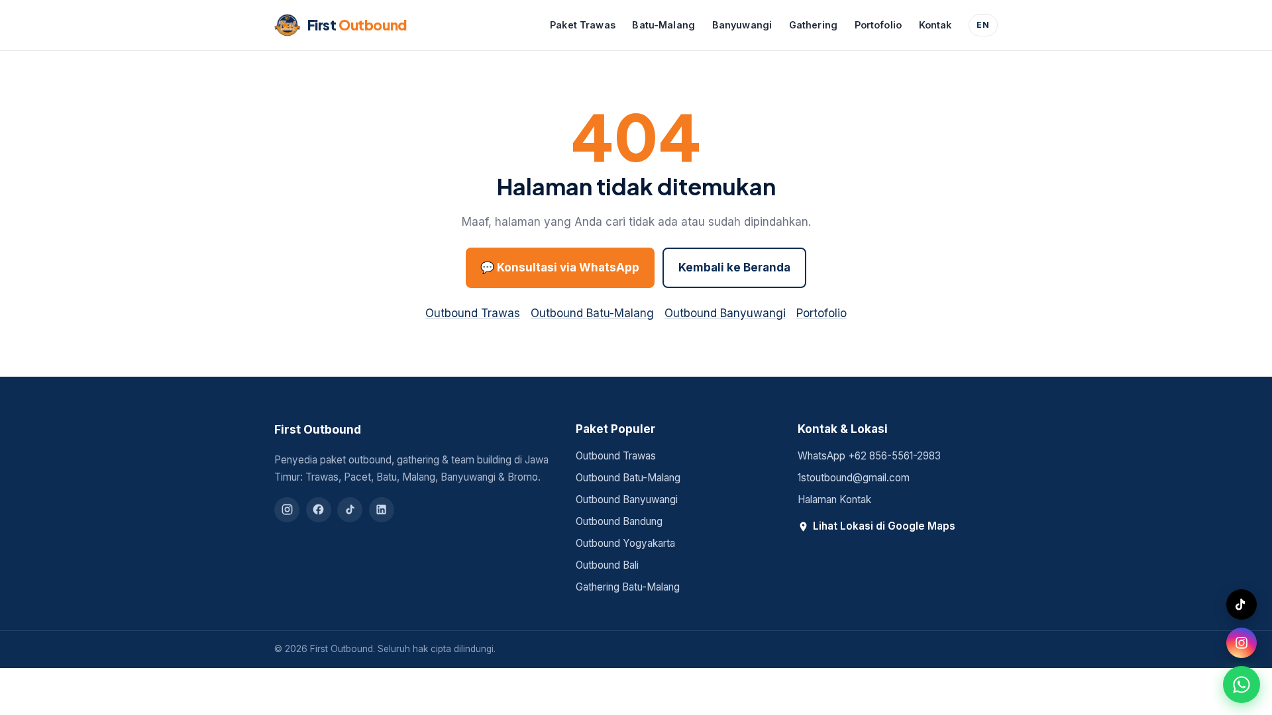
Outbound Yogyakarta (625, 543)
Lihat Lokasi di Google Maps (884, 526)
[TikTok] (349, 509)
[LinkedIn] (381, 509)
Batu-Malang (663, 24)
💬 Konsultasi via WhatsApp (559, 267)
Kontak (935, 24)
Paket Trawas (582, 24)
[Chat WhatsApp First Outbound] (1241, 684)
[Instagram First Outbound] (1241, 643)
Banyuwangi (742, 24)
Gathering (813, 24)
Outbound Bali (607, 565)
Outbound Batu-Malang (592, 313)
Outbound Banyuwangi (725, 313)
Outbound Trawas (472, 313)
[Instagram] (286, 509)
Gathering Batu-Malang (628, 587)
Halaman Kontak (834, 499)
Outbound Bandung (619, 521)
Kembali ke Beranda (734, 267)
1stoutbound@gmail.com (854, 477)
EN (983, 25)
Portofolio (878, 24)
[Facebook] (318, 509)
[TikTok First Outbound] (1241, 604)
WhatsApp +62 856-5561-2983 (869, 456)
